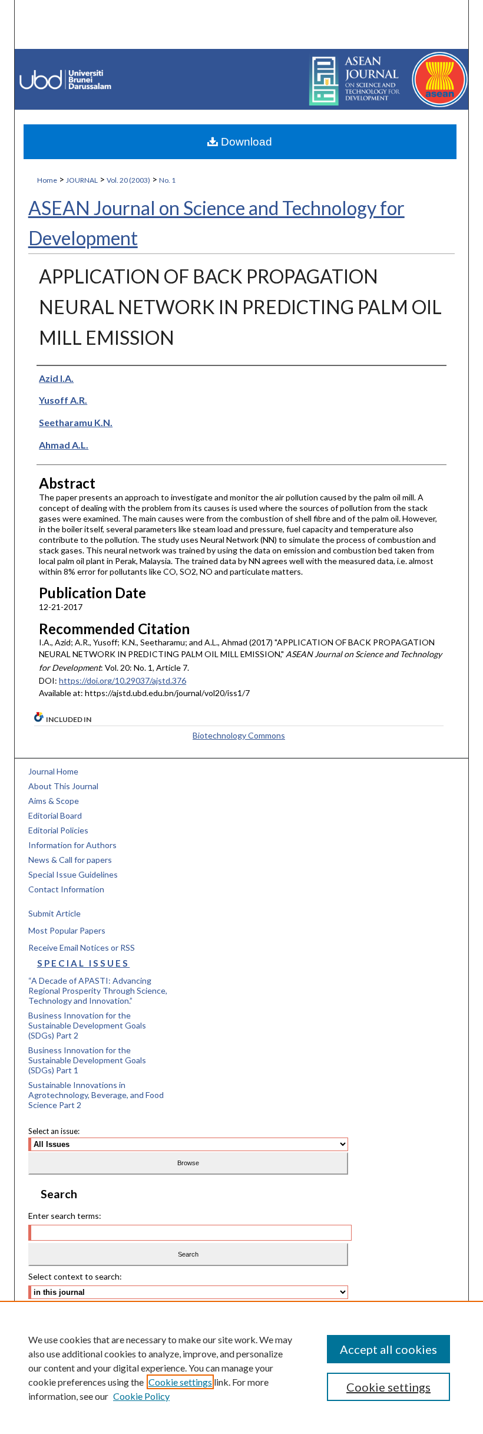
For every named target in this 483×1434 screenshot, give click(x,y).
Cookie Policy (141, 1396)
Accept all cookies (388, 1349)
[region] (241, 1367)
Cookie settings (180, 1381)
